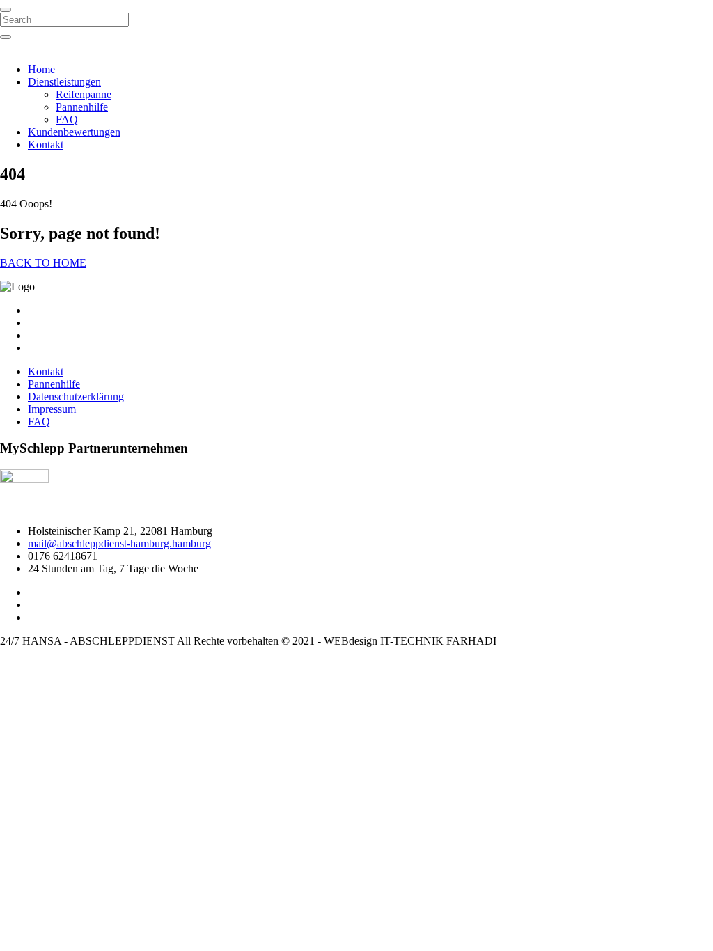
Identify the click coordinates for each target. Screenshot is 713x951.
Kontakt (45, 144)
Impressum (52, 409)
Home (41, 69)
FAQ (67, 119)
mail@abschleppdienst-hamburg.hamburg (119, 543)
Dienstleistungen (64, 82)
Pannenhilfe (82, 107)
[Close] (5, 10)
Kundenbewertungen (74, 132)
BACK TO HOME (43, 263)
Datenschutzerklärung (76, 396)
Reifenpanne (83, 94)
